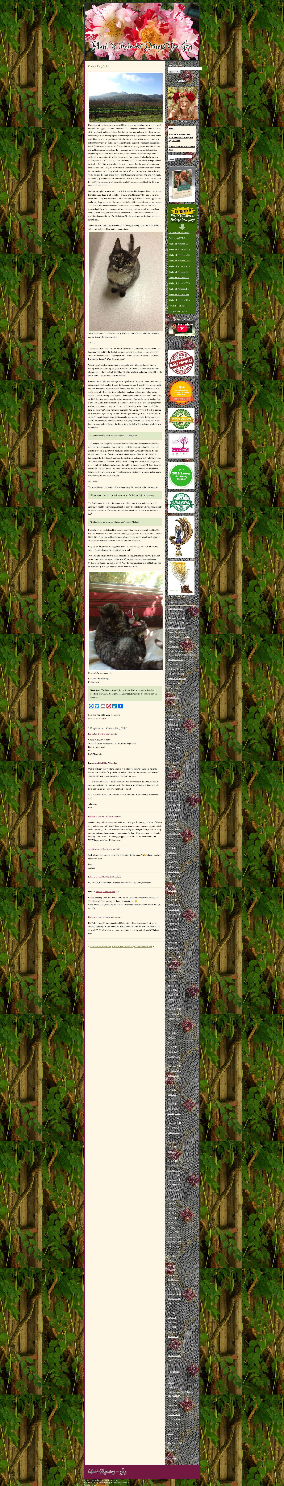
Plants (170, 1433)
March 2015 (173, 947)
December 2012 (174, 1066)
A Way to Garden (175, 608)
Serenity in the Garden (177, 683)
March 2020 (173, 776)
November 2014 (174, 961)
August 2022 (173, 738)
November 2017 (174, 838)
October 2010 (173, 1189)
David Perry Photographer (179, 637)
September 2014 (174, 971)
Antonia (91, 849)
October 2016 (173, 881)
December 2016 (174, 876)
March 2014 (173, 994)
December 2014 (174, 956)
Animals (102, 718)
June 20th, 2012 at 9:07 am (107, 816)
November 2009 (174, 1241)
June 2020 (172, 771)
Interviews (172, 1405)
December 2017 (174, 833)
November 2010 (174, 1184)
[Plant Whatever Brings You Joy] (142, 59)
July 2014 (172, 975)
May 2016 (172, 895)
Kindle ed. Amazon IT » (179, 277)
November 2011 (174, 1127)
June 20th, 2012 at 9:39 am (107, 877)
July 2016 (172, 890)
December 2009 (174, 1236)
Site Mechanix (101, 1485)
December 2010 (174, 1179)
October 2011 (173, 1132)
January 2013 (173, 1061)
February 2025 (174, 719)
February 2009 (174, 1284)
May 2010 (172, 1213)
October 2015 (173, 923)
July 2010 (172, 1203)
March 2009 (173, 1279)
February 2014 (174, 999)
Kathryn (91, 816)
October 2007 (173, 1360)
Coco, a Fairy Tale (98, 66)
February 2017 (174, 866)
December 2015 (174, 914)
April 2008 (172, 1331)
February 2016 (174, 904)
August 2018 (173, 814)
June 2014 (172, 980)
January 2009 (173, 1289)
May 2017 (172, 857)
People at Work (174, 1424)
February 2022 (174, 748)
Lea (89, 734)
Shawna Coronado (175, 688)
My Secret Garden (175, 669)
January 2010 (173, 1232)
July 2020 (172, 767)
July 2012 (172, 1089)
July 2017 (172, 847)
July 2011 (172, 1146)
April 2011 (172, 1161)
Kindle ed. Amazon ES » (179, 283)
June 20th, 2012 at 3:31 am (103, 734)
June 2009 (172, 1265)
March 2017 (173, 862)
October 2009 (173, 1246)
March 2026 (173, 710)
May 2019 (172, 795)
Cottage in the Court (176, 627)
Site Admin (173, 1458)
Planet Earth (173, 1428)
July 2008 (172, 1317)
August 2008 (173, 1312)
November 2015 (174, 919)
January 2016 (173, 909)
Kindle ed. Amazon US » (179, 243)
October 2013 (173, 1018)
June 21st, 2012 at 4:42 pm (107, 917)
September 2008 (174, 1308)
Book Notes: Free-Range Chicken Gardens (132, 946)
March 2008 (173, 1336)
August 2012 (173, 1085)
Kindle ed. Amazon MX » (179, 255)
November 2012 (174, 1070)
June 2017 (172, 852)
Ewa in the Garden (176, 659)
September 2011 (174, 1137)
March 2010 (173, 1222)
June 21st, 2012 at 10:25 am (105, 891)
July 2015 (172, 933)
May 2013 (172, 1042)
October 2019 (173, 790)
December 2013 (174, 1009)
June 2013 (172, 1037)
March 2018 (173, 824)
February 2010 (174, 1227)
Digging (171, 641)
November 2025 (174, 714)
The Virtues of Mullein (100, 946)
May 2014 (172, 985)
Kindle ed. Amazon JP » (179, 288)
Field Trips (172, 1400)
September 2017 (174, 843)
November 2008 (174, 1298)
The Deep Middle (175, 692)
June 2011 (172, 1151)
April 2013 (172, 1047)
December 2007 (174, 1350)
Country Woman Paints (177, 632)
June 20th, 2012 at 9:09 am (106, 849)
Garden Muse (173, 664)
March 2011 (173, 1165)
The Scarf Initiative (176, 1443)
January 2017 (173, 871)
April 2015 (172, 942)
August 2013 (173, 1028)
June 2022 (172, 743)
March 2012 (173, 1108)
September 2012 (174, 1080)
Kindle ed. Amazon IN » (179, 294)
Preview (171, 75)
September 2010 (174, 1194)
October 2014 (173, 966)
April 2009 (172, 1274)
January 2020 (173, 781)
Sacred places (173, 1438)
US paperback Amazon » (179, 232)
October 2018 (173, 809)
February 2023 (174, 729)
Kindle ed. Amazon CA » (179, 249)
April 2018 (172, 819)
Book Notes (173, 1387)
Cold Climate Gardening (178, 622)
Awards (171, 1382)
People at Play (174, 1419)
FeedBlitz (187, 75)
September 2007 (174, 1365)
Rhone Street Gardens (177, 678)
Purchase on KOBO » (178, 238)
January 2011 (173, 1175)
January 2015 (173, 952)
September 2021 (174, 752)
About (171, 128)
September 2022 (174, 733)
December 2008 (174, 1293)
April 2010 (172, 1217)
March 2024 (173, 724)
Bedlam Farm (173, 613)
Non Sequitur (173, 1409)
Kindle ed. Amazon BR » (179, 300)
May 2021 (172, 757)
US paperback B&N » (178, 311)
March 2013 (173, 1051)
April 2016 (172, 900)
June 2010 (172, 1208)
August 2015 (173, 928)
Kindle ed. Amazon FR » (179, 271)
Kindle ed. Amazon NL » (179, 266)
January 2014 (173, 1004)
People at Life (174, 1414)
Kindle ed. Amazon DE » (179, 260)
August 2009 (173, 1255)
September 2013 (174, 1023)
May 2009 (172, 1270)
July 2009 (172, 1260)
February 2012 (174, 1113)
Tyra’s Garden (174, 697)
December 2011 (174, 1123)
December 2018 (174, 805)
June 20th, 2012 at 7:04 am (104, 763)
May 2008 (172, 1327)
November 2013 (174, 1013)
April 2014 (172, 990)
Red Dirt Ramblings (176, 673)
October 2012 (173, 1075)
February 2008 (174, 1341)
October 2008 (173, 1303)
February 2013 (174, 1056)
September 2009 (174, 1251)
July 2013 (172, 1032)
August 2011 (173, 1142)
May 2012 (172, 1099)
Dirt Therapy (173, 646)
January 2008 (173, 1346)
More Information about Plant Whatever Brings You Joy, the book (181, 137)
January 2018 (173, 828)
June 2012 (172, 1094)
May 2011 (172, 1156)
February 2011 (174, 1170)
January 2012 (173, 1118)
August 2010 (173, 1198)
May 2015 (172, 937)
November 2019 (174, 786)
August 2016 (173, 885)
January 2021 (173, 762)
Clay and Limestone (176, 618)
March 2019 (173, 800)
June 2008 (172, 1322)
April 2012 (172, 1104)
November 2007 (174, 1355)
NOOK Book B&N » (177, 305)
